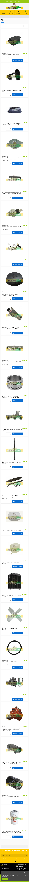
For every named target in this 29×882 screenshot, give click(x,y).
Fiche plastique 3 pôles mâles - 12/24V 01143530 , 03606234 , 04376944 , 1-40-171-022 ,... (12, 90)
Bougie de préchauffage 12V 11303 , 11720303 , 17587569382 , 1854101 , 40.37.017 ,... (11, 328)
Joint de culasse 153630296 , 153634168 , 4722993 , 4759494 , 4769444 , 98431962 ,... (12, 193)
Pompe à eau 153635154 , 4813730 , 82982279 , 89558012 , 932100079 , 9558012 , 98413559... (11, 729)
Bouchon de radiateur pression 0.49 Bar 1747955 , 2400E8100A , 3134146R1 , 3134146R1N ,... (12, 159)
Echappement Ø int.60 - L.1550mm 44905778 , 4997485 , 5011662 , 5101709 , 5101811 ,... (12, 497)
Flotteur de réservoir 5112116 (9, 261)
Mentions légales (13, 1)
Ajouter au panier (18, 60)
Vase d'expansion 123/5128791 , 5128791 (11, 530)
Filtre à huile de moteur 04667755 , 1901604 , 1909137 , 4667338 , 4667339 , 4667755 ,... (11, 832)
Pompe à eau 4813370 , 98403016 (10, 696)
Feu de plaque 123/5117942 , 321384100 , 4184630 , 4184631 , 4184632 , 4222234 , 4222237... (12, 125)
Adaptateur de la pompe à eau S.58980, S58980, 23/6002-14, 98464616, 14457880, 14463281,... (12, 763)
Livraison (6, 1)
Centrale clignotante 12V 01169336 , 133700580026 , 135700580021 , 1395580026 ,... (10, 56)
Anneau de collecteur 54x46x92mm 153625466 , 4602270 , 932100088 (11, 397)
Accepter (5, 879)
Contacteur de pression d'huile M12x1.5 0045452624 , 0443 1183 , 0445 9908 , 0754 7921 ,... (11, 228)
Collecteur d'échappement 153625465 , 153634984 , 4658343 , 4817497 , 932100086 (11, 363)
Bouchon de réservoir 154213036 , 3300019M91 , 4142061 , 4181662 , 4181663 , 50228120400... (10, 294)
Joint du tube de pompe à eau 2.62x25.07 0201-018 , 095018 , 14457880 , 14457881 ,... (12, 663)
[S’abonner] (26, 855)
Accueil (18, 1)
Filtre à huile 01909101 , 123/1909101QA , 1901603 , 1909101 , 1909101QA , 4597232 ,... (12, 798)
